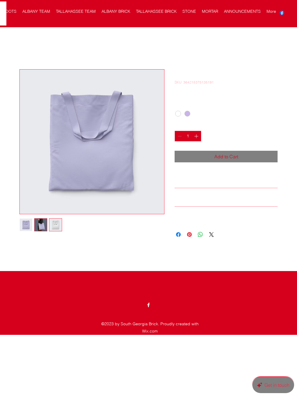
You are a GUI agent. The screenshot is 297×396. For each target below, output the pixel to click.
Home (25, 48)
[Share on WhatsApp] (200, 234)
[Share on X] (211, 234)
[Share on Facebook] (178, 234)
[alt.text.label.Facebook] (282, 13)
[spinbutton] (188, 136)
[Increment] (196, 136)
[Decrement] (179, 136)
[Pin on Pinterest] (189, 234)
